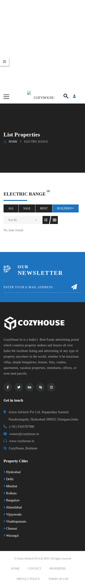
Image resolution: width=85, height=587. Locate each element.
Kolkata (11, 493)
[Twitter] (18, 387)
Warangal (12, 535)
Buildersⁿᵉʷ (65, 208)
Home (13, 141)
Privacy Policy (28, 579)
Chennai (11, 528)
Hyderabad (13, 472)
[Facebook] (8, 387)
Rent (43, 208)
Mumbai (11, 486)
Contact (34, 568)
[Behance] (29, 387)
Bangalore (12, 500)
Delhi (9, 479)
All (11, 208)
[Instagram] (51, 387)
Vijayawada (13, 514)
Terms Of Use (58, 579)
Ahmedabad (13, 507)
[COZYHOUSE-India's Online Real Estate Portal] (42, 96)
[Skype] (40, 387)
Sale (26, 208)
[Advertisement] (42, 44)
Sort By (12, 220)
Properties (57, 568)
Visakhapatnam (15, 521)
